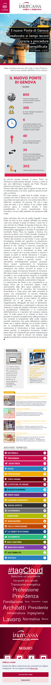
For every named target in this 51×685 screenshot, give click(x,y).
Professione (26, 589)
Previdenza (25, 595)
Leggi (45, 601)
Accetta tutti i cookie (25, 674)
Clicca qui (34, 668)
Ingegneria (35, 613)
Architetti (14, 607)
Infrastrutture (16, 613)
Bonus (45, 618)
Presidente (38, 607)
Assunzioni (35, 601)
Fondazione (13, 601)
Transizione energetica (25, 584)
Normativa (31, 619)
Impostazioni (25, 680)
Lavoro (12, 618)
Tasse (27, 601)
